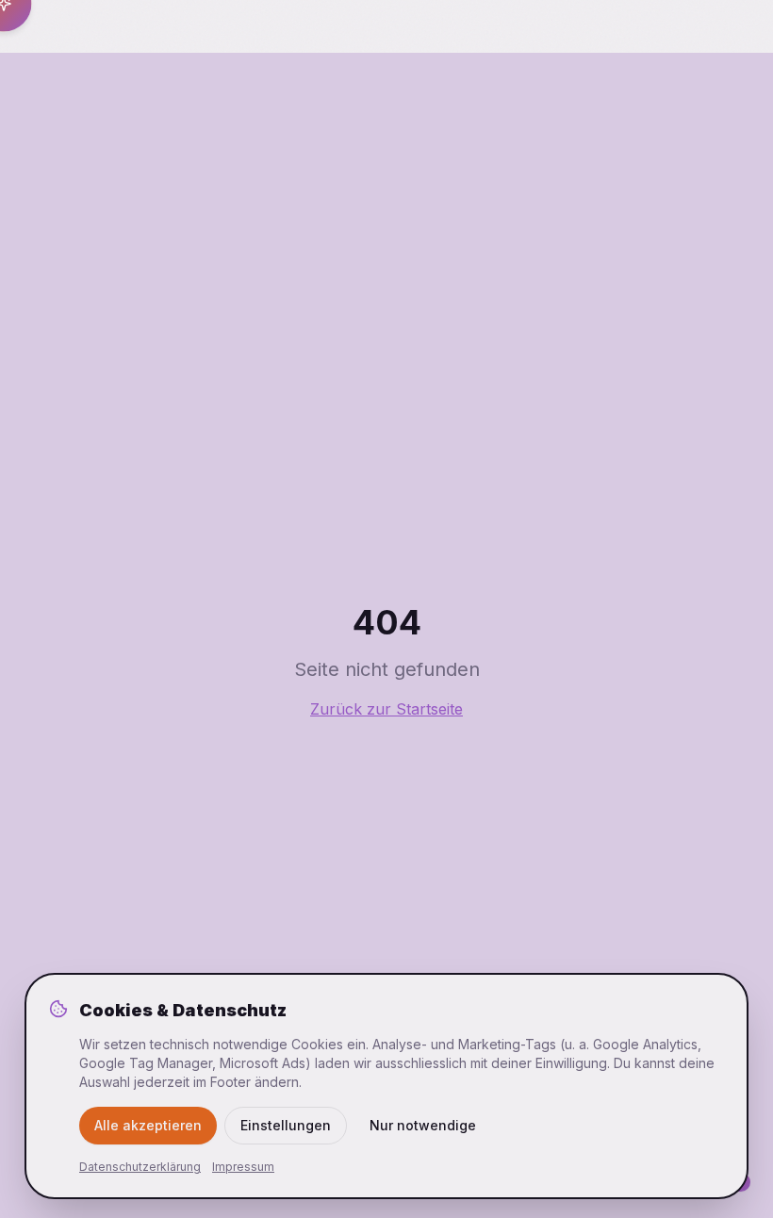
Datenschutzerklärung (140, 1167)
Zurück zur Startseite (386, 709)
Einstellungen (285, 1125)
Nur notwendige (423, 1125)
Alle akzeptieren (148, 1125)
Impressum (243, 1167)
